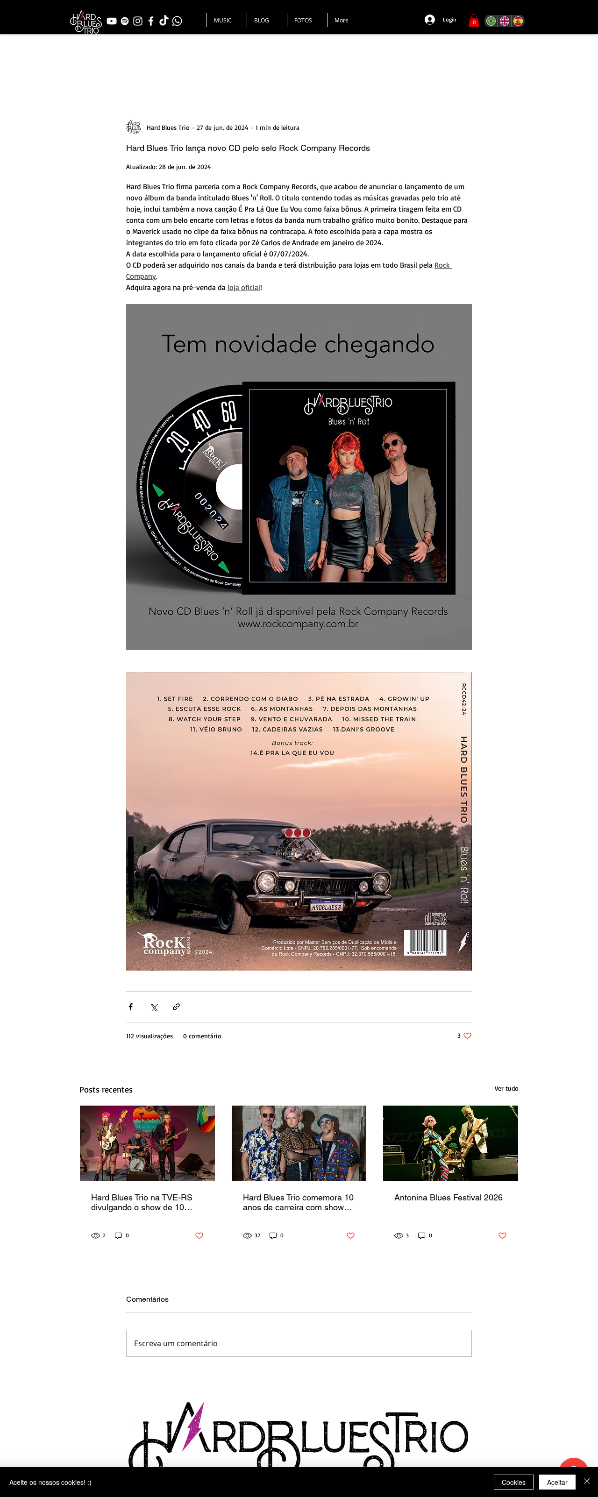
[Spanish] (518, 21)
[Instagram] (138, 21)
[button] (474, 20)
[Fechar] (586, 1482)
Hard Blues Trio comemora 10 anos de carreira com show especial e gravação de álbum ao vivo (299, 1202)
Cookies (514, 1482)
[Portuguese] (491, 21)
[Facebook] (151, 21)
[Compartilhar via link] (176, 1006)
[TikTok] (164, 21)
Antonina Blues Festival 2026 (448, 1197)
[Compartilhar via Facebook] (130, 1006)
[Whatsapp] (177, 21)
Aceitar (557, 1482)
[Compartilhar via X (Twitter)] (153, 1006)
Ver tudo (507, 1088)
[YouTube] (112, 21)
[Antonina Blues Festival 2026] (450, 1143)
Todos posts (101, 63)
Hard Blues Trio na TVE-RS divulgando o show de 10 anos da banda (141, 1202)
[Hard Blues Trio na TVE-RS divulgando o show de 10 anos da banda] (147, 1143)
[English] (504, 21)
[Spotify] (125, 21)
